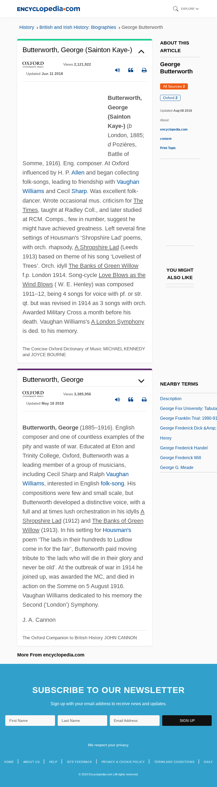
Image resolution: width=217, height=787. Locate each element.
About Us (31, 761)
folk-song (112, 483)
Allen (77, 172)
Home (9, 761)
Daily (208, 761)
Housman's (117, 530)
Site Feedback (79, 761)
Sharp (79, 191)
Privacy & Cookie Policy (123, 761)
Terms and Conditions (174, 761)
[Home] (48, 8)
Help (53, 761)
